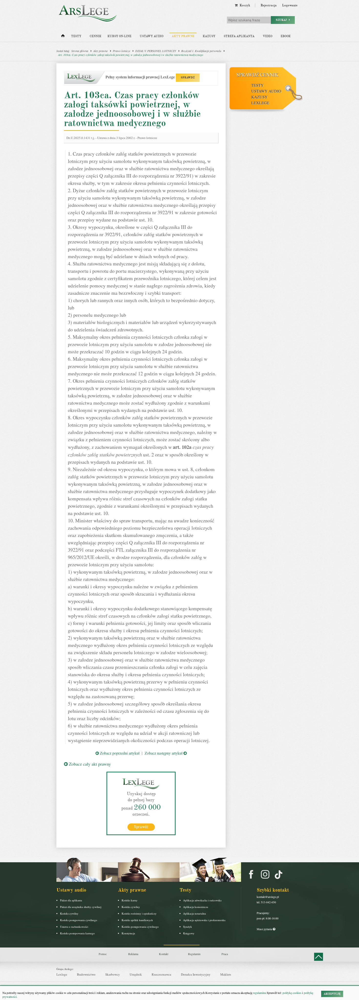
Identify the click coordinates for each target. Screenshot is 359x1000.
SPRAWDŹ (188, 77)
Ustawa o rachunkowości (74, 926)
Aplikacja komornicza (195, 907)
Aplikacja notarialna (194, 913)
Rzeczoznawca (161, 974)
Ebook (286, 36)
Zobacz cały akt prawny (89, 764)
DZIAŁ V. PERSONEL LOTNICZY (155, 51)
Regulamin (194, 954)
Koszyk (244, 5)
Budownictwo (86, 974)
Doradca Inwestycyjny (196, 974)
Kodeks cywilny (69, 913)
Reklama (133, 954)
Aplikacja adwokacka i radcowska (202, 900)
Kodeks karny (129, 900)
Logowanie (289, 5)
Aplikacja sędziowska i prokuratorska (204, 920)
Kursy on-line (119, 36)
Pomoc (103, 954)
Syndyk (187, 926)
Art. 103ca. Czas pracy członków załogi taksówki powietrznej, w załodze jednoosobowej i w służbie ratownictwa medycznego (130, 55)
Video (267, 36)
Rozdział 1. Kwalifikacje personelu (201, 51)
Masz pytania (265, 929)
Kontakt (163, 954)
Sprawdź (141, 826)
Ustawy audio (151, 36)
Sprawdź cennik (257, 74)
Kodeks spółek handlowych (137, 920)
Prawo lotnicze (121, 51)
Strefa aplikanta (239, 36)
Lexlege (61, 974)
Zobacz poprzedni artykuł (119, 753)
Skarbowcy (112, 974)
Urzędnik (136, 974)
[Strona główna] (63, 37)
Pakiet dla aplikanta (71, 900)
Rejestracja (269, 5)
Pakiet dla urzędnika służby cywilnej (80, 907)
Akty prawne (183, 36)
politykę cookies (292, 993)
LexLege (260, 102)
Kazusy (209, 36)
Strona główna (79, 51)
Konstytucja (128, 933)
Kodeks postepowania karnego (77, 933)
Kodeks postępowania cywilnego (78, 920)
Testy (76, 36)
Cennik (95, 36)
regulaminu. (259, 993)
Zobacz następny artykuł (164, 753)
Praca (225, 954)
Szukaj (282, 19)
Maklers (225, 974)
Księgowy (188, 933)
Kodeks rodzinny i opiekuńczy (139, 913)
